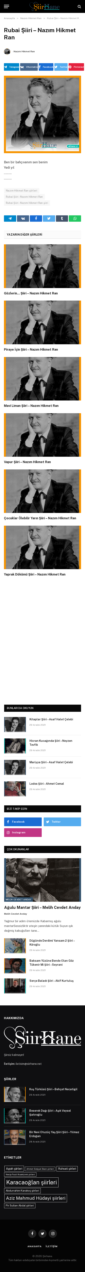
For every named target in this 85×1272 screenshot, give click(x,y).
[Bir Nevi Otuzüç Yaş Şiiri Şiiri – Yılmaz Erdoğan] (15, 1137)
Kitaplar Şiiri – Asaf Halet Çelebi (51, 719)
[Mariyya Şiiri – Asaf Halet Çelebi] (15, 767)
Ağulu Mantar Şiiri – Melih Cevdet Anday (42, 907)
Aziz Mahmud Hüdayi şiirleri (35, 1198)
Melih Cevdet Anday (18, 899)
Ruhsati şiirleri (67, 1168)
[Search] (79, 6)
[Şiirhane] (44, 6)
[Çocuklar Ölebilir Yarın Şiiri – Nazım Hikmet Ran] (42, 491)
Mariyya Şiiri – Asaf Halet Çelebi (51, 762)
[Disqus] (42, 639)
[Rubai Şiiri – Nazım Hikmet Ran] (42, 114)
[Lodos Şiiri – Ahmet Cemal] (15, 788)
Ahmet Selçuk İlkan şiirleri (40, 1169)
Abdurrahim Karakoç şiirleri (22, 1190)
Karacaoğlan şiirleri (31, 1182)
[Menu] (6, 6)
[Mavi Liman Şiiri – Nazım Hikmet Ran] (42, 378)
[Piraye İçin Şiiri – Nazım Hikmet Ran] (42, 322)
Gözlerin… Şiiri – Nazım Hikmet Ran (31, 293)
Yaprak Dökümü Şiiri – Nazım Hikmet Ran (34, 574)
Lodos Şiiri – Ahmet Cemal (46, 783)
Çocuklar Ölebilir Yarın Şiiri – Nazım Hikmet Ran (40, 518)
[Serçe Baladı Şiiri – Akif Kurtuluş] (15, 985)
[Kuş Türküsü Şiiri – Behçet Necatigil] (15, 1094)
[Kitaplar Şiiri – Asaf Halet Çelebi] (15, 724)
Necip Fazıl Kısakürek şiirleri (20, 1174)
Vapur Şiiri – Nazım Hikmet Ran (27, 462)
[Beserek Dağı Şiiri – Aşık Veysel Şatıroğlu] (15, 1115)
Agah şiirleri (14, 1168)
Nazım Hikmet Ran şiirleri (21, 190)
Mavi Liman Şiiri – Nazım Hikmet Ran (31, 406)
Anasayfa (34, 1246)
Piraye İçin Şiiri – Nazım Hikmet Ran (31, 349)
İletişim (52, 1246)
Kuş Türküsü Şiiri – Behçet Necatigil (53, 1089)
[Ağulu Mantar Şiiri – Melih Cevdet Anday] (42, 880)
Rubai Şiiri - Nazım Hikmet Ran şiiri (27, 202)
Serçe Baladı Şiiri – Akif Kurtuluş (51, 980)
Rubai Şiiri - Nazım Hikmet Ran (24, 196)
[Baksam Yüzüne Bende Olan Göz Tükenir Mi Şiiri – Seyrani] (15, 965)
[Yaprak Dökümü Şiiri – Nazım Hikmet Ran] (42, 547)
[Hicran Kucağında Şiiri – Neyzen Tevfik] (15, 746)
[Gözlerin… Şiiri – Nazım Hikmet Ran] (42, 266)
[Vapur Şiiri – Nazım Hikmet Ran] (42, 435)
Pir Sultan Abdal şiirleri (20, 1205)
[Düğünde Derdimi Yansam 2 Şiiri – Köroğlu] (15, 945)
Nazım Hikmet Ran (24, 51)
